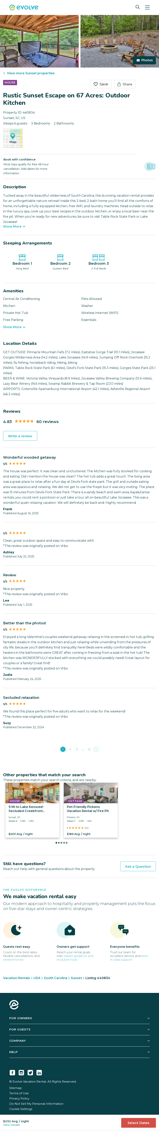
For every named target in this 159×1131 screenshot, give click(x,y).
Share (127, 84)
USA (37, 978)
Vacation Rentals (16, 978)
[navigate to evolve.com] (14, 1005)
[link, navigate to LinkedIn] (39, 1072)
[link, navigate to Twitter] (30, 1072)
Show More (12, 226)
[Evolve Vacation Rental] (23, 8)
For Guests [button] (20, 1029)
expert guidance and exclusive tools (75, 957)
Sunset (76, 978)
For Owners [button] (20, 1018)
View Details (11, 1124)
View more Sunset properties (31, 73)
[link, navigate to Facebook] (12, 1072)
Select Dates (138, 1123)
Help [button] (13, 1052)
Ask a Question (138, 866)
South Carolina (55, 978)
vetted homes (13, 959)
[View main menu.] (147, 7)
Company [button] (17, 1041)
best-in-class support (129, 957)
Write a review (20, 436)
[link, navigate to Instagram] (21, 1072)
